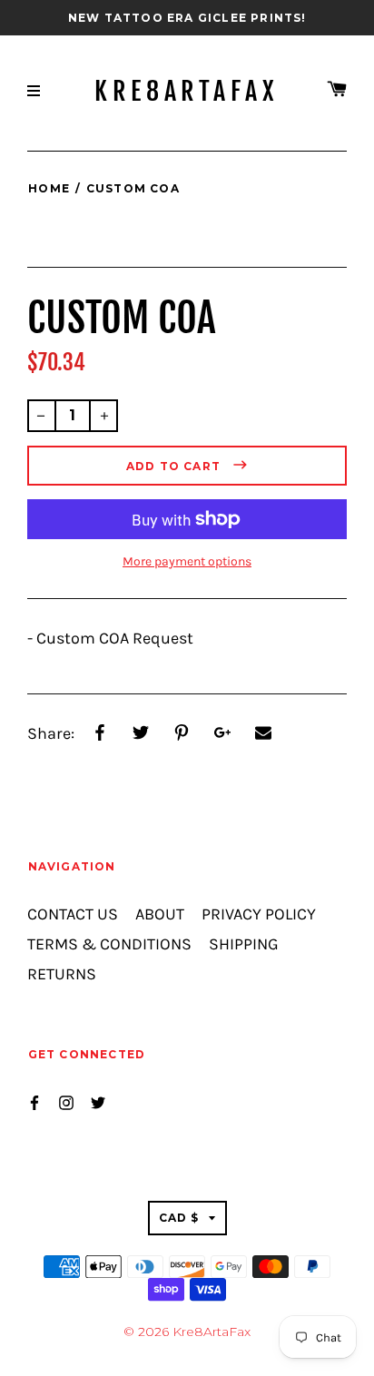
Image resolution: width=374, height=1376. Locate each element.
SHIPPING (244, 944)
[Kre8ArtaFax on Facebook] (34, 1100)
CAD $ (179, 1217)
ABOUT (159, 914)
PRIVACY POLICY (259, 914)
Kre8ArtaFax (187, 91)
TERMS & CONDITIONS (109, 944)
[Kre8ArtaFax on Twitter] (98, 1100)
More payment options (187, 561)
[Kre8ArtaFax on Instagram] (66, 1100)
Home (49, 188)
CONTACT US (72, 914)
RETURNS (61, 974)
